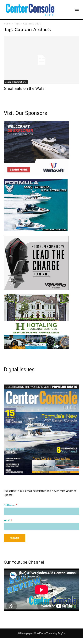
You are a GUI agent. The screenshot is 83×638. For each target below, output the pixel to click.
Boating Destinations (15, 82)
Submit (14, 538)
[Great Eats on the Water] (41, 60)
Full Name (10, 505)
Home (7, 23)
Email (8, 520)
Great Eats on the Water (25, 88)
